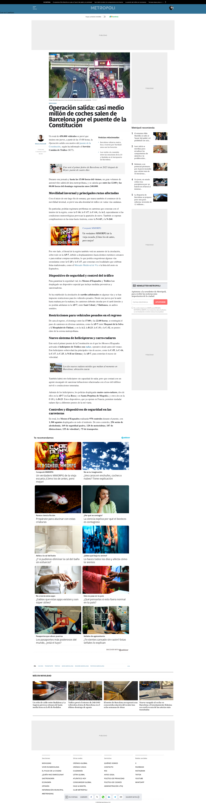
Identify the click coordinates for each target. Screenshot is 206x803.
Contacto (108, 767)
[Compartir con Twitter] (98, 797)
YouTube (139, 778)
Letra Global (79, 774)
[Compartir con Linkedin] (110, 797)
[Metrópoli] (103, 8)
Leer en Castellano (7, 13)
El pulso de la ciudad (51, 771)
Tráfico (57, 666)
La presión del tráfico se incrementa (135, 2)
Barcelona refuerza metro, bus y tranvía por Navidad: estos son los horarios (111, 144)
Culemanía (78, 771)
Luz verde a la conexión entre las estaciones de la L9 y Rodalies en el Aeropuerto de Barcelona (111, 156)
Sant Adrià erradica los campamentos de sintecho (109, 2)
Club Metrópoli (80, 790)
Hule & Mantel (79, 786)
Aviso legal (109, 774)
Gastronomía (48, 778)
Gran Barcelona (67, 666)
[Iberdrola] (113, 16)
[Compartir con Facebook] (92, 797)
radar (88, 346)
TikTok (138, 774)
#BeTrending (48, 794)
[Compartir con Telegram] (115, 797)
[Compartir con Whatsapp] (104, 797)
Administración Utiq (113, 786)
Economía (46, 782)
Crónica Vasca (79, 767)
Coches (40, 666)
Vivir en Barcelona (50, 767)
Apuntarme (160, 302)
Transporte (49, 666)
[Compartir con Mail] (121, 797)
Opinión (45, 786)
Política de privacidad (114, 778)
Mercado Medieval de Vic (86, 265)
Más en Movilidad (42, 675)
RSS (105, 771)
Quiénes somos (111, 763)
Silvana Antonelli (40, 144)
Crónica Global (80, 763)
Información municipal (52, 790)
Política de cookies (113, 782)
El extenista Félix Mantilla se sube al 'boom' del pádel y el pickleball (72, 2)
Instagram (140, 771)
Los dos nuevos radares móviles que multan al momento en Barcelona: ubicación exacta (90, 367)
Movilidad (53, 103)
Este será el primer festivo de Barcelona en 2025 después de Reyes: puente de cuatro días (90, 168)
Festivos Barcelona (97, 666)
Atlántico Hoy (79, 778)
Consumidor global (82, 782)
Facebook (139, 767)
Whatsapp (139, 782)
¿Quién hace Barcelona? (53, 774)
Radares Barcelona (82, 666)
